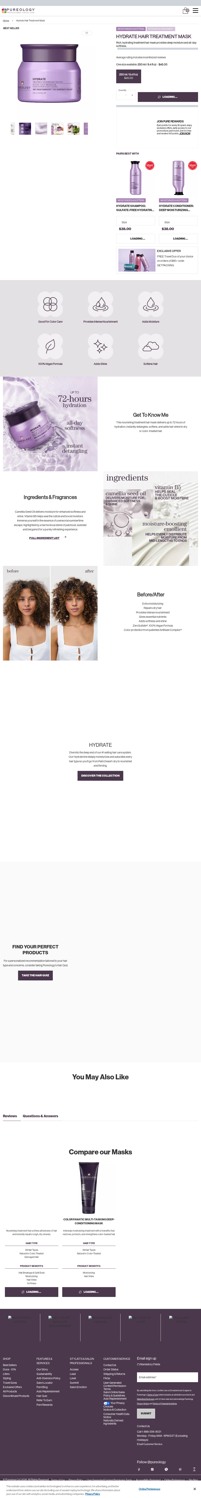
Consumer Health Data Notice (116, 1415)
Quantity (122, 90)
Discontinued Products (16, 1395)
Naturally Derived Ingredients (113, 1422)
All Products (10, 1391)
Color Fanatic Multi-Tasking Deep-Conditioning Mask (89, 1221)
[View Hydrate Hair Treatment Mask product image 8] (57, 129)
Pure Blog (42, 1387)
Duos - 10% (9, 1369)
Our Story (42, 1369)
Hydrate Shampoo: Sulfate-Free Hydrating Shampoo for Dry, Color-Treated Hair (135, 208)
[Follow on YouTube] (194, 1469)
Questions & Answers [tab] (40, 1116)
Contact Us (109, 1365)
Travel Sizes (10, 1382)
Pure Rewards (45, 1404)
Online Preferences (174, 1480)
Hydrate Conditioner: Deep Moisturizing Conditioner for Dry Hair (176, 208)
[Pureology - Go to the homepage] (11, 11)
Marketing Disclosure (145, 1399)
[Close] (194, 1489)
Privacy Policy (76, 1480)
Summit (74, 1382)
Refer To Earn (44, 1400)
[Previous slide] (9, 128)
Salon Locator (45, 1382)
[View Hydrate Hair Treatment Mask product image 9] (74, 129)
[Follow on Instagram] (152, 1469)
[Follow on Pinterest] (180, 1469)
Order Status (110, 1369)
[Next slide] (99, 73)
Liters (6, 1373)
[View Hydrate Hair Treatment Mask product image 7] (41, 129)
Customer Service (116, 1358)
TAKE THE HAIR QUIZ (35, 975)
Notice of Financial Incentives (165, 1404)
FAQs (106, 1378)
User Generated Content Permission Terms (114, 1386)
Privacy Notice (143, 1404)
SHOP (6, 1358)
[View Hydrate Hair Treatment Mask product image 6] (25, 129)
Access (74, 1369)
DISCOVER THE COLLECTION (100, 775)
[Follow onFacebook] (138, 1469)
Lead (73, 1373)
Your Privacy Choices (114, 1404)
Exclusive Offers (12, 1387)
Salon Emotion (78, 1387)
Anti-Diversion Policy (48, 1378)
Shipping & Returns (114, 1373)
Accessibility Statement (148, 1480)
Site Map (193, 1480)
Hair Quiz (42, 1395)
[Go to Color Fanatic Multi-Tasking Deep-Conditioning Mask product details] (89, 1188)
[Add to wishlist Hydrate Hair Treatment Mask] (87, 33)
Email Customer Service (149, 1444)
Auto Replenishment (48, 1391)
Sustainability (44, 1373)
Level (73, 1378)
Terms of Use (152, 1395)
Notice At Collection (114, 1409)
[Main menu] (195, 11)
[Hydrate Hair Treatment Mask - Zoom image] (49, 73)
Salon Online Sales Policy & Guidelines (114, 1394)
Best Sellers (10, 1365)
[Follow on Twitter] (166, 1469)
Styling (7, 1378)
